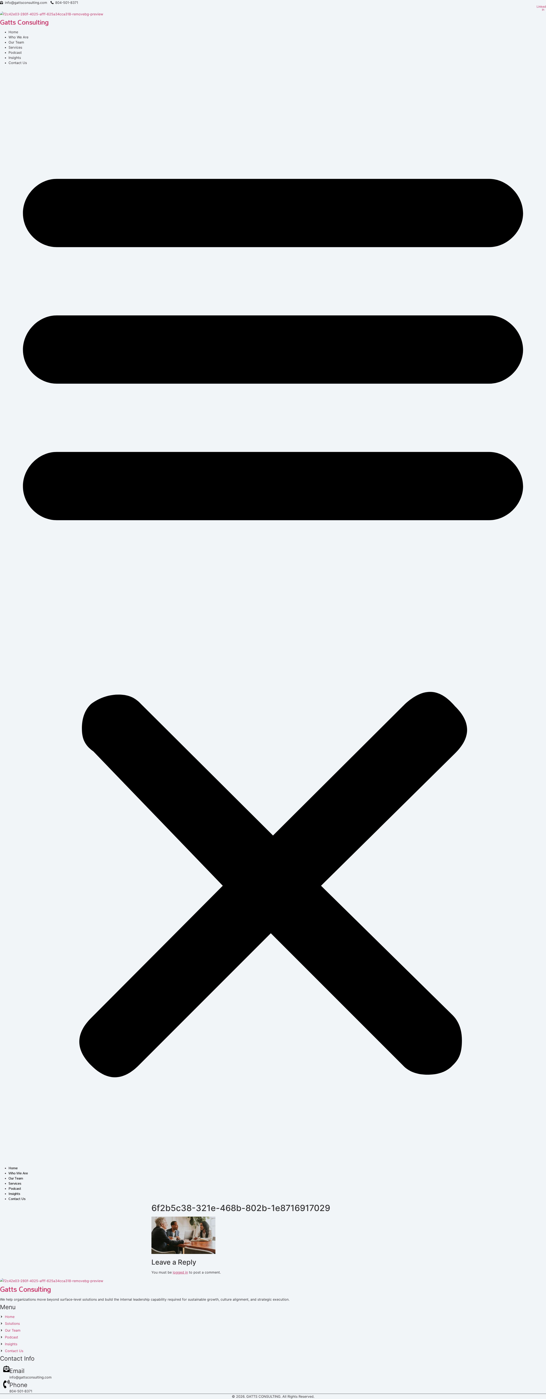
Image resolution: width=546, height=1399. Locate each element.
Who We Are (18, 1173)
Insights (14, 1193)
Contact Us (18, 63)
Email (17, 1370)
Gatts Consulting (24, 22)
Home (13, 1168)
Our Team (16, 1178)
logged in (180, 1272)
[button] (273, 612)
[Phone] (6, 1387)
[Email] (6, 1370)
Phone (18, 1385)
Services (15, 1183)
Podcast (15, 1188)
